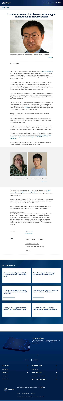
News (8, 7)
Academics (5, 365)
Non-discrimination (25, 393)
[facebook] (28, 355)
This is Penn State (37, 372)
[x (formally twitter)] (38, 355)
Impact (33, 239)
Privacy (18, 393)
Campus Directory (37, 365)
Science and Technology (32, 243)
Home (3, 7)
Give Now (51, 3)
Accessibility (33, 393)
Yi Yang (27, 107)
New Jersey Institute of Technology (35, 246)
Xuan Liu (28, 250)
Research (40, 239)
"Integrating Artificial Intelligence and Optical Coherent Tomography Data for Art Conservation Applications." (30, 136)
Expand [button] (50, 57)
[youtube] (35, 355)
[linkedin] (32, 355)
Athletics (5, 372)
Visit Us (45, 3)
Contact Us (5, 379)
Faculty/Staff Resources (39, 379)
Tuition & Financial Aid (38, 376)
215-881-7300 (42, 387)
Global (27, 239)
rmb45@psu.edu (28, 233)
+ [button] (27, 366)
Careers (4, 376)
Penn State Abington (47, 71)
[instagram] (25, 355)
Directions (35, 369)
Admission (5, 369)
